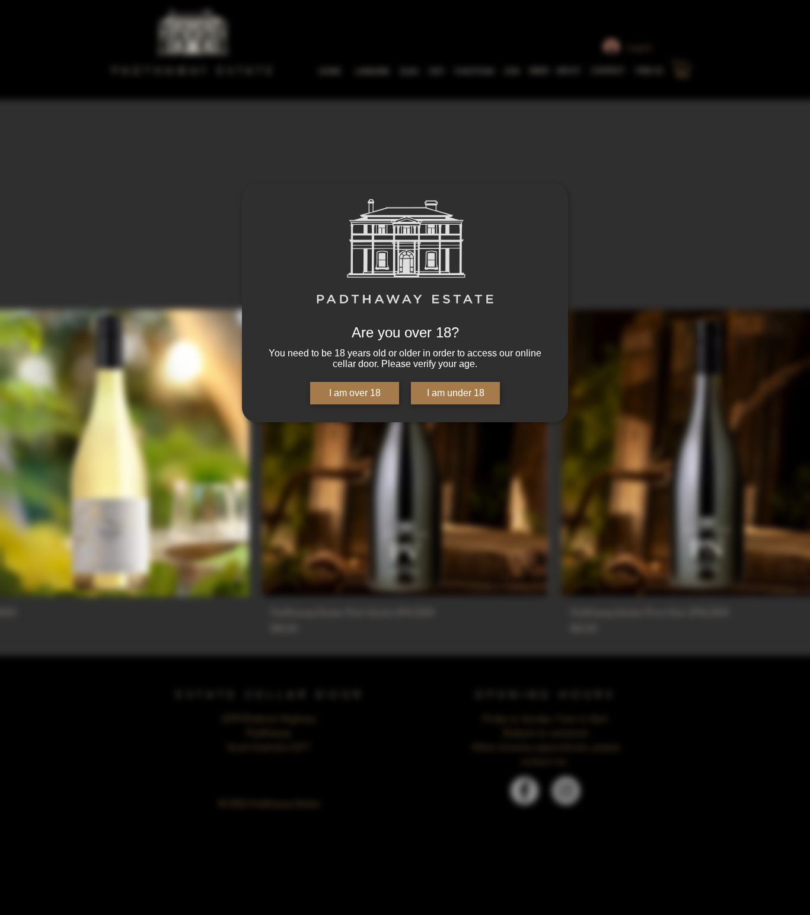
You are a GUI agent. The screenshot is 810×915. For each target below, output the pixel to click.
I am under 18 (455, 393)
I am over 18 (355, 393)
